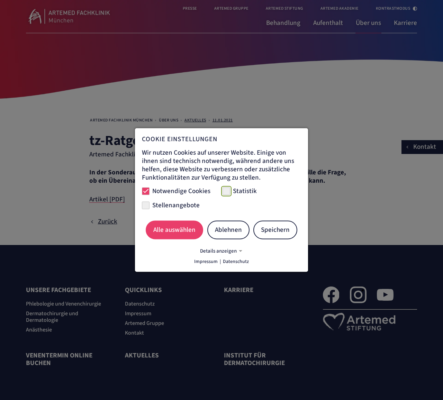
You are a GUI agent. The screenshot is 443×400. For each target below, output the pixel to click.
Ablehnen (228, 229)
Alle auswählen (174, 229)
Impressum (206, 261)
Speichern (275, 229)
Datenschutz (236, 261)
